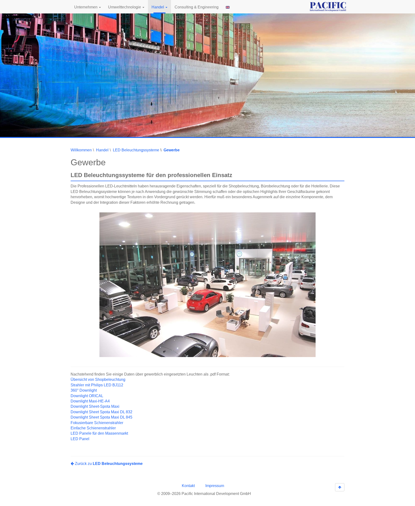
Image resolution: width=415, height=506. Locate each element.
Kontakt (188, 486)
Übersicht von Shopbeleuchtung (98, 379)
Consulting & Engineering (197, 7)
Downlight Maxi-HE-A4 (90, 401)
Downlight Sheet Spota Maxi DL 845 (101, 417)
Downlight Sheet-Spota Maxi (95, 406)
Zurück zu (108, 464)
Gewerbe (172, 150)
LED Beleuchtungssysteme (136, 150)
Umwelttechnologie (125, 7)
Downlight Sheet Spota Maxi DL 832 (101, 412)
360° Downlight (84, 390)
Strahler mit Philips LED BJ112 (97, 385)
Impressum (214, 486)
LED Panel (80, 439)
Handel (158, 7)
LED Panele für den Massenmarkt (99, 433)
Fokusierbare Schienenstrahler (97, 422)
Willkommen (81, 150)
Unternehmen (86, 7)
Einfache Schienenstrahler (93, 428)
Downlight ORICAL (87, 396)
